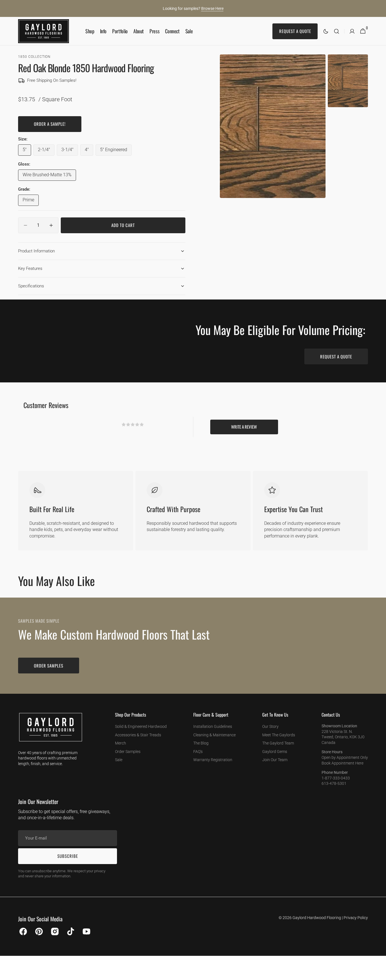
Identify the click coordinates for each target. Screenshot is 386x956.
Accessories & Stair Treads (138, 735)
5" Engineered (116, 151)
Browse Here (212, 8)
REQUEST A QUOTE (336, 356)
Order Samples (127, 751)
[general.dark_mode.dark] (325, 31)
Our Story (270, 726)
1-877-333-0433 (336, 778)
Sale (118, 759)
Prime (31, 201)
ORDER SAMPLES (48, 665)
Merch (120, 743)
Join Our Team (274, 759)
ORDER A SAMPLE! (50, 124)
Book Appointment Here (342, 763)
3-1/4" (69, 151)
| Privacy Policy (355, 917)
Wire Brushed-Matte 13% (47, 176)
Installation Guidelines (212, 726)
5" (27, 151)
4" (89, 151)
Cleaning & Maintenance (214, 735)
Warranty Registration (212, 759)
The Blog (201, 743)
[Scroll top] (379, 949)
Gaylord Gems (274, 751)
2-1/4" (46, 151)
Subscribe (67, 856)
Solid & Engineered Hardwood (141, 726)
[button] (336, 31)
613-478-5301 (334, 783)
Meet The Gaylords (278, 735)
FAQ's (198, 751)
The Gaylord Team (278, 743)
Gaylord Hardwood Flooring (316, 917)
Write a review (244, 427)
